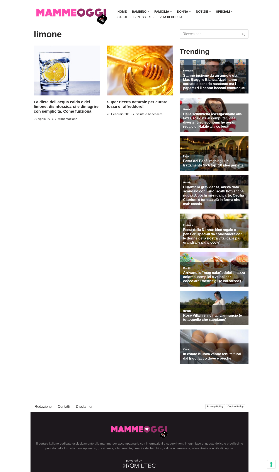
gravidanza (105, 448)
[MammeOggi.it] (72, 14)
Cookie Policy (235, 406)
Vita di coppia (171, 17)
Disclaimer (84, 406)
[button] (148, 11)
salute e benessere (177, 448)
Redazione (43, 406)
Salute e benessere (149, 114)
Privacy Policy (215, 406)
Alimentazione (67, 119)
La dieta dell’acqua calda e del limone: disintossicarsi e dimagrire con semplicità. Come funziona (66, 107)
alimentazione (201, 448)
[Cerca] (243, 34)
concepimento (86, 448)
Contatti (64, 406)
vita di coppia (224, 448)
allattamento (123, 448)
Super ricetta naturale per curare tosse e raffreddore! (137, 104)
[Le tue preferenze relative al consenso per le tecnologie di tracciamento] (271, 464)
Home (122, 11)
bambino (156, 448)
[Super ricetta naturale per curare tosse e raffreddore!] (140, 70)
